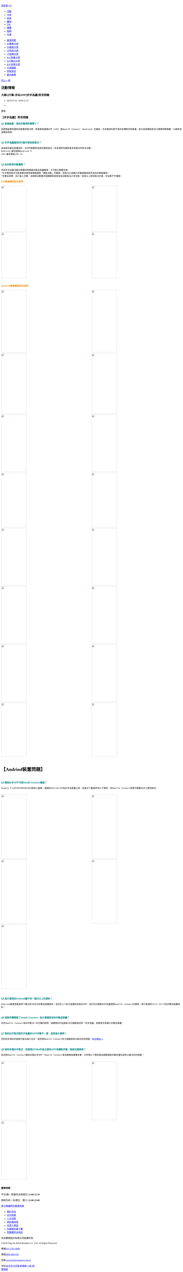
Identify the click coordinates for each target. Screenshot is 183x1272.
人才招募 (11, 1218)
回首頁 (4, 5)
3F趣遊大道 (12, 47)
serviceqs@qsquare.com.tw (18, 1260)
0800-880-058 (12, 1254)
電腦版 (4, 1269)
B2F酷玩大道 (13, 61)
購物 (9, 22)
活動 (9, 11)
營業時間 (11, 40)
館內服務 (11, 75)
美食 (9, 18)
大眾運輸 (11, 68)
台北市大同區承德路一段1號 (20, 1266)
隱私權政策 (12, 1222)
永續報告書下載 (15, 1229)
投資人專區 (12, 1225)
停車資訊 (11, 71)
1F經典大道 (12, 54)
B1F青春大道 (13, 57)
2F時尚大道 (12, 50)
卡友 (9, 15)
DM (9, 24)
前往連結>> (97, 1039)
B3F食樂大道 (13, 64)
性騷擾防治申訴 (15, 1232)
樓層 (9, 28)
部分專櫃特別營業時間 (12, 1206)
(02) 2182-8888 (13, 1248)
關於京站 (11, 1211)
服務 (9, 31)
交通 (9, 34)
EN (10, 5)
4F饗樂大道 (12, 44)
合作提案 (11, 1215)
